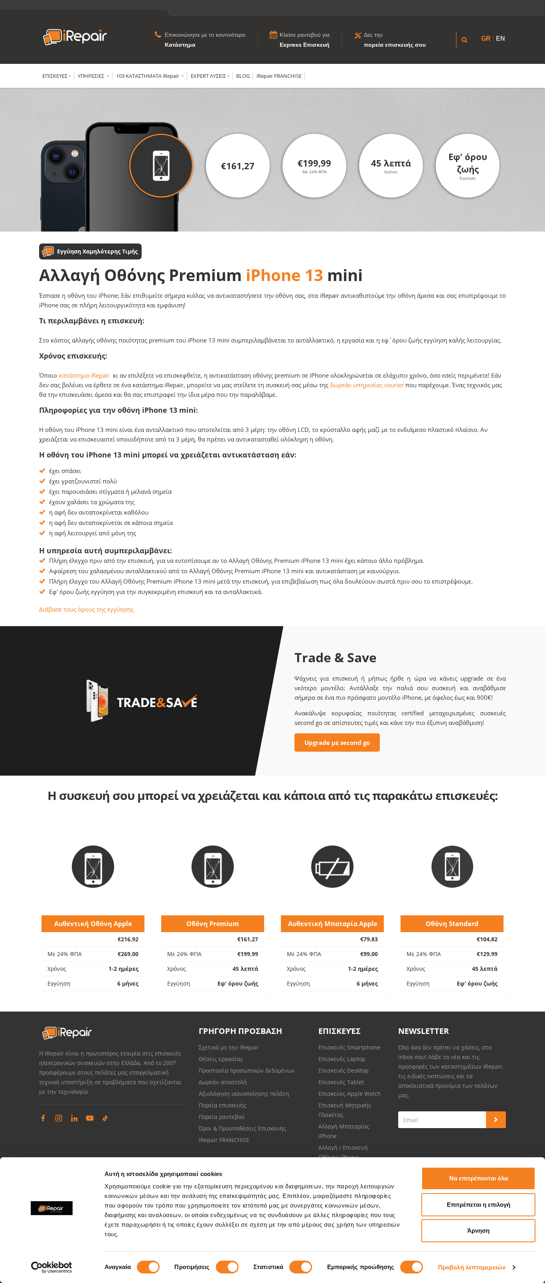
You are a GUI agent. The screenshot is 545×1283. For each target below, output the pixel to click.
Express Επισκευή (305, 45)
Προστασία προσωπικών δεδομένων (247, 1070)
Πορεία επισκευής (223, 1105)
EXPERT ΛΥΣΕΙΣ (208, 75)
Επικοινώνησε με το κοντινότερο (205, 35)
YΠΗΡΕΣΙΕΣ (91, 75)
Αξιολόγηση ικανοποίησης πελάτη (244, 1093)
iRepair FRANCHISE (279, 75)
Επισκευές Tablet (341, 1082)
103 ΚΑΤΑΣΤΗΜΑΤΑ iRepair (148, 75)
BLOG (243, 75)
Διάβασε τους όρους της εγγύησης (86, 609)
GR (486, 38)
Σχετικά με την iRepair (229, 1047)
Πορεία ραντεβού (222, 1117)
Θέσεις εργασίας (221, 1059)
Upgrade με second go (337, 742)
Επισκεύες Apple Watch (349, 1093)
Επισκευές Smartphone (350, 1047)
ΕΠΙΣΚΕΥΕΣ (54, 75)
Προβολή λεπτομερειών (472, 1267)
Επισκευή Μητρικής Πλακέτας (344, 1110)
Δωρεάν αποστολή (223, 1082)
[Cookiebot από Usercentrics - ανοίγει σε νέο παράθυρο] (52, 1267)
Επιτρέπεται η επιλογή (478, 1204)
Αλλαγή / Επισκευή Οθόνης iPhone (343, 1152)
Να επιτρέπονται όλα (478, 1178)
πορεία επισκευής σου (395, 45)
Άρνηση (478, 1230)
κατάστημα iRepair (84, 375)
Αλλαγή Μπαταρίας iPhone (343, 1131)
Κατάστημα (180, 45)
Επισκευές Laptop (341, 1059)
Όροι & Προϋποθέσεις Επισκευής (242, 1128)
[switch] (227, 1267)
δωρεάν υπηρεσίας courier (367, 385)
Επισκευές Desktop (343, 1070)
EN (500, 38)
